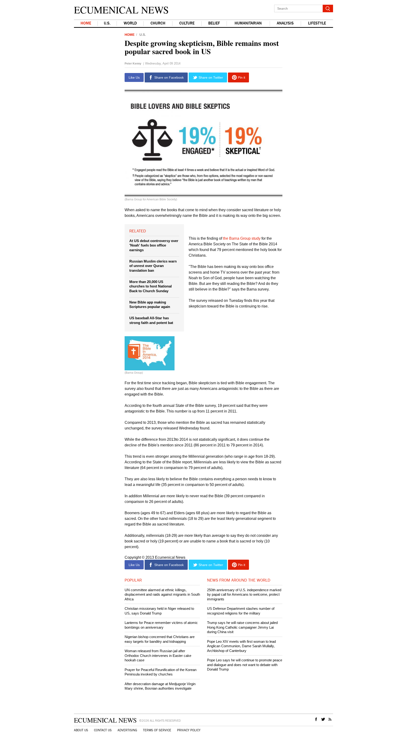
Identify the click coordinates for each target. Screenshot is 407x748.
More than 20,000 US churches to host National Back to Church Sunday (150, 286)
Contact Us (103, 730)
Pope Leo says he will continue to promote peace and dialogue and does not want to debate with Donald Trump (244, 664)
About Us (81, 730)
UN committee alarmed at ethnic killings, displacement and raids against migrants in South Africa (162, 594)
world (130, 23)
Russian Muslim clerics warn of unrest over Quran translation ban (153, 265)
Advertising (127, 730)
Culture (187, 23)
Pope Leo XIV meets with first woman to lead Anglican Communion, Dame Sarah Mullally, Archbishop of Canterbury (241, 646)
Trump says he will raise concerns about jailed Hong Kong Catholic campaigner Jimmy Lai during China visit (242, 627)
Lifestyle (317, 23)
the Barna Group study (241, 238)
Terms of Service (157, 730)
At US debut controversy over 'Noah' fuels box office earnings (153, 245)
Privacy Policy (188, 730)
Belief (214, 23)
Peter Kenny (133, 63)
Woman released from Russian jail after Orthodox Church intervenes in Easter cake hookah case (158, 655)
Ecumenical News (121, 9)
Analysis (285, 23)
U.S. (107, 23)
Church (158, 23)
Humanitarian (248, 23)
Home (86, 23)
